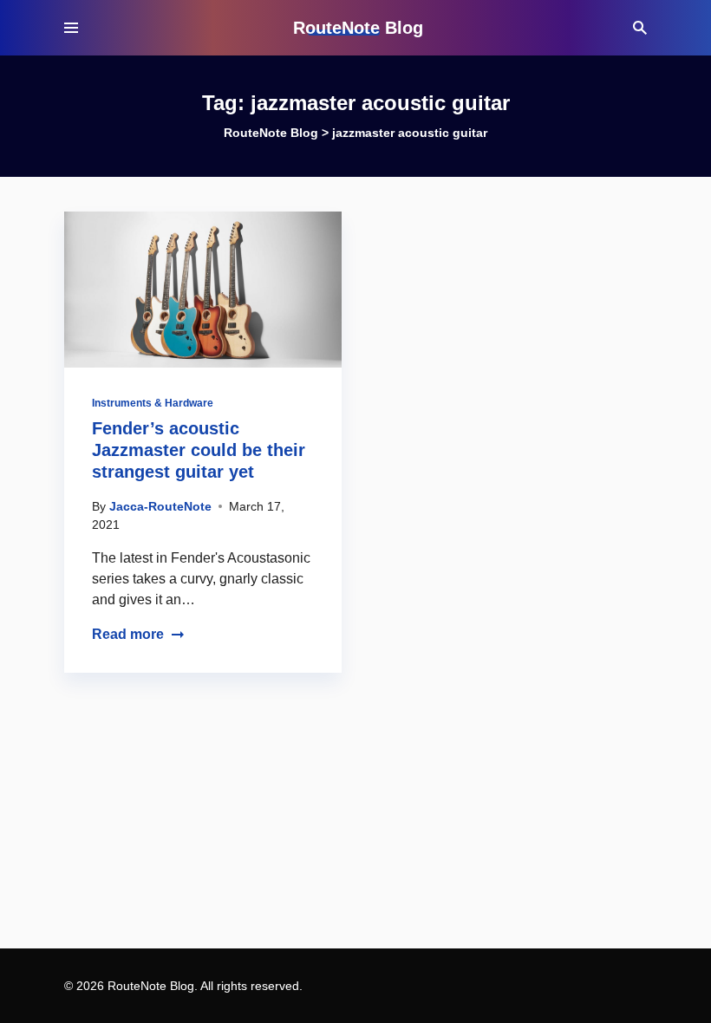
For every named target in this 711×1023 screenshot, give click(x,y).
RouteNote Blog (358, 27)
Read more (128, 634)
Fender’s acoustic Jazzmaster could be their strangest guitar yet (198, 450)
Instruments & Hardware (152, 403)
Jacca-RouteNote (160, 506)
